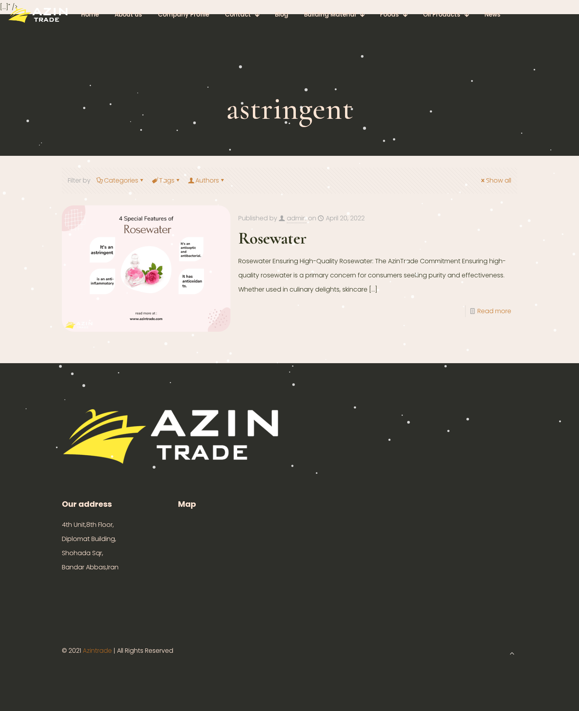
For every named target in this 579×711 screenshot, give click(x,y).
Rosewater (272, 238)
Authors (207, 180)
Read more (494, 311)
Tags (166, 180)
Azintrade (98, 650)
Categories (121, 180)
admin (296, 218)
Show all (498, 180)
